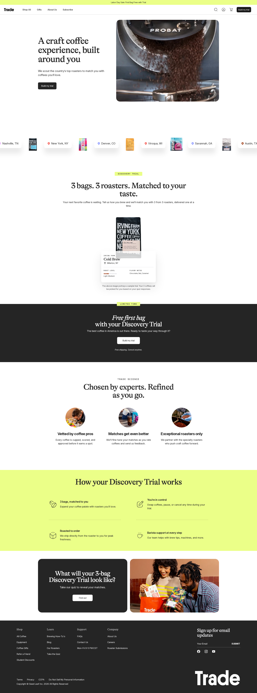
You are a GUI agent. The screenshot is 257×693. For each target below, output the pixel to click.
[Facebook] (198, 651)
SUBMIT (236, 643)
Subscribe (68, 9)
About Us (112, 636)
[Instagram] (206, 651)
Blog (49, 642)
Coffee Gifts (22, 648)
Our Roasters (53, 648)
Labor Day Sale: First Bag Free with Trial (128, 2)
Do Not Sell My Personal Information (66, 679)
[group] (128, 237)
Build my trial (243, 10)
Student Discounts (26, 660)
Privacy (30, 679)
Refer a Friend (23, 654)
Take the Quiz (53, 654)
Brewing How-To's (56, 636)
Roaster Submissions (117, 648)
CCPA (41, 679)
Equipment (22, 642)
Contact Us (82, 642)
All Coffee (21, 636)
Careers (111, 642)
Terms (20, 679)
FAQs (79, 636)
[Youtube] (213, 651)
